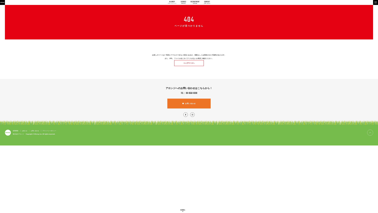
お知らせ (24, 131)
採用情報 (15, 131)
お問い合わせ (190, 103)
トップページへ (189, 63)
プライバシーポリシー (49, 131)
